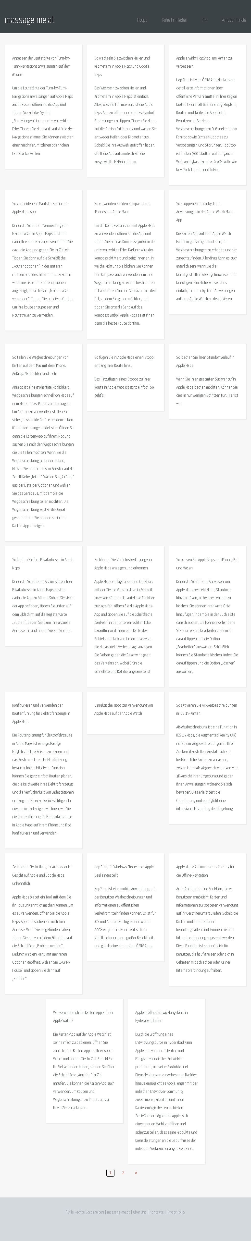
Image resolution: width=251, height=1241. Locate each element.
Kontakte (157, 1212)
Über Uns (140, 1212)
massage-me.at (30, 20)
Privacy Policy (176, 1212)
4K (204, 20)
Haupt (142, 20)
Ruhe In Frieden (174, 20)
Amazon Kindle (234, 20)
